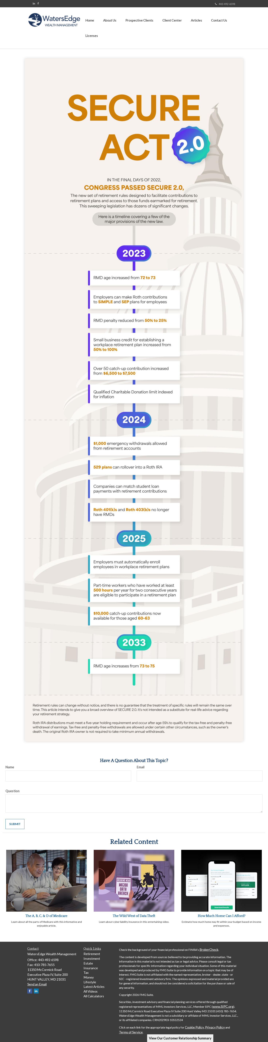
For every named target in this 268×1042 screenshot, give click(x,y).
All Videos (90, 991)
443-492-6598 (227, 3)
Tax (86, 973)
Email (141, 767)
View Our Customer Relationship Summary (180, 1038)
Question (12, 791)
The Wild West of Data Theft (134, 916)
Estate (88, 963)
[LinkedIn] (34, 3)
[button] (110, 20)
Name (9, 767)
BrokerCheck (208, 950)
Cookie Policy (194, 1027)
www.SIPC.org (223, 1006)
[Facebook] (38, 3)
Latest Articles (93, 987)
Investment (91, 958)
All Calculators (93, 996)
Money (88, 977)
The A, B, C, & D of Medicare (46, 916)
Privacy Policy (215, 1027)
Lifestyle (89, 982)
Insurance (90, 968)
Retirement (91, 954)
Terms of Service (131, 1032)
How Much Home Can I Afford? (221, 916)
